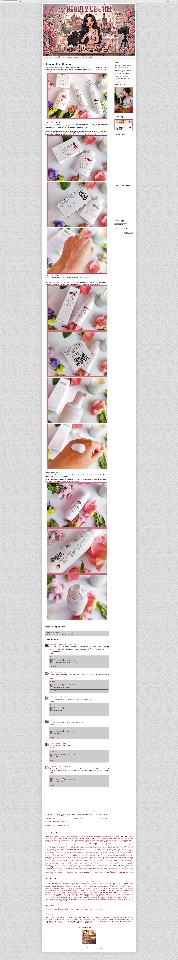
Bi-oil (72, 840)
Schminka (127, 867)
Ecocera (74, 846)
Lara (109, 854)
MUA (91, 855)
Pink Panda (114, 862)
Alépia (80, 836)
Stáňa (52, 696)
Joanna (90, 852)
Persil (85, 909)
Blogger (101, 948)
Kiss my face (128, 852)
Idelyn (121, 850)
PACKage (124, 860)
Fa (52, 847)
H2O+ (131, 849)
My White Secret (72, 858)
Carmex (96, 841)
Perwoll (90, 909)
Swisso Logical (48, 870)
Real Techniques (63, 865)
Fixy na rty (101, 883)
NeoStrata (122, 858)
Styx (119, 868)
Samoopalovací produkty (73, 894)
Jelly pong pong (83, 852)
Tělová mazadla (79, 896)
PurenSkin (95, 863)
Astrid (122, 836)
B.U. (88, 838)
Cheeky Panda (116, 841)
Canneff (84, 841)
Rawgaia (47, 865)
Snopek (100, 868)
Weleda (86, 872)
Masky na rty (109, 886)
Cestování (57, 57)
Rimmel (109, 865)
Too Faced (102, 870)
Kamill (106, 852)
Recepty (120, 919)
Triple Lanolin (128, 870)
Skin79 (90, 868)
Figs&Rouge (86, 847)
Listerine (65, 855)
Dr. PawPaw (115, 844)
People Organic (88, 862)
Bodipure (108, 840)
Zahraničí (73, 922)
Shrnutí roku (127, 919)
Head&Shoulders (50, 850)
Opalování (121, 888)
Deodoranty (58, 883)
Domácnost (58, 909)
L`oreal (71, 854)
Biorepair (97, 840)
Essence (99, 846)
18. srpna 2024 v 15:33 (60, 696)
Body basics (114, 840)
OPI (94, 860)
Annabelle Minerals (99, 836)
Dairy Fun (78, 844)
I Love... (116, 850)
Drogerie (70, 909)
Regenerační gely (129, 892)
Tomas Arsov (96, 870)
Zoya (127, 872)
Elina (79, 846)
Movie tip (76, 919)
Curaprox (72, 844)
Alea (61, 836)
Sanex (92, 866)
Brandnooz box (66, 917)
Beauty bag (82, 881)
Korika (59, 854)
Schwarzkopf (48, 868)
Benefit (67, 840)
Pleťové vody (73, 892)
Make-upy (100, 886)
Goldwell (103, 849)
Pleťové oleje (52, 892)
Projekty (105, 919)
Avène (83, 838)
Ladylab (94, 854)
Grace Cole (114, 849)
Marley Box (69, 919)
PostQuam (47, 863)
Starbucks (60, 921)
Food (122, 917)
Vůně (73, 899)
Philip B (102, 862)
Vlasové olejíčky (49, 899)
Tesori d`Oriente (70, 870)
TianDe (90, 870)
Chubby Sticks (121, 881)
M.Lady (81, 855)
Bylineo (66, 841)
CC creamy (113, 881)
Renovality (88, 865)
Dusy (56, 846)
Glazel (91, 849)
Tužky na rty (63, 895)
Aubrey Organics (49, 838)
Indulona (130, 850)
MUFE (95, 855)
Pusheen (120, 863)
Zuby (99, 899)
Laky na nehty (74, 886)
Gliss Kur (96, 849)
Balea (93, 838)
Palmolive (54, 862)
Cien (127, 841)
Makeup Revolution (110, 855)
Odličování (105, 888)
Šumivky (68, 900)
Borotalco (47, 841)
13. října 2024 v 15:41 (70, 708)
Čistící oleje (120, 899)
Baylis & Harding (119, 838)
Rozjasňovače (55, 894)
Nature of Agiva (114, 858)
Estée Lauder (111, 846)
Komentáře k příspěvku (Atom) (63, 821)
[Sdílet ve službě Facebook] (70, 632)
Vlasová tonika (117, 897)
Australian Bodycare (64, 838)
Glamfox (86, 849)
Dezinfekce (66, 883)
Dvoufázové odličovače (86, 883)
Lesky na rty (92, 886)
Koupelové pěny (112, 885)
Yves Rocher (110, 872)
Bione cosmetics (90, 840)
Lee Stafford (126, 854)
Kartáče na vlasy (61, 885)
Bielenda (77, 840)
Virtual (76, 872)
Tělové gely (47, 897)
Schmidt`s (121, 866)
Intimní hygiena (58, 634)
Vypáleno (109, 921)
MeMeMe (100, 857)
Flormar (101, 847)
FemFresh (74, 847)
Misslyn (129, 857)
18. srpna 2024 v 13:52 (61, 672)
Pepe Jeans (95, 862)
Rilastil (104, 865)
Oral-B (110, 860)
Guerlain (126, 849)
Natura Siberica (86, 858)
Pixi (119, 862)
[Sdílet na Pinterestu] (72, 632)
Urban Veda (53, 872)
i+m (130, 872)
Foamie (106, 847)
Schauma (115, 866)
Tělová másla (102, 896)
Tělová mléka (92, 896)
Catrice (102, 841)
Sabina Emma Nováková (57, 644)
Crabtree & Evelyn (63, 844)
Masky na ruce (117, 886)
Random (111, 919)
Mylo (79, 858)
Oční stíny (64, 890)
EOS (60, 846)
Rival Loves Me (124, 865)
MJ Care (86, 855)
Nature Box (106, 858)
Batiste (111, 838)
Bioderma (82, 840)
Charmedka (59, 660)
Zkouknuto (82, 922)
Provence (65, 863)
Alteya (69, 836)
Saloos (76, 867)
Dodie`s (87, 917)
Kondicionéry (70, 885)
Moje (56, 858)
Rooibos (131, 865)
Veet (63, 872)
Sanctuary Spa (85, 866)
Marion (129, 855)
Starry (115, 868)
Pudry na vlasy (87, 892)
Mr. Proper (80, 909)
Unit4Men (47, 872)
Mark (46, 857)
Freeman (52, 849)
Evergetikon (128, 846)
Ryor (48, 867)
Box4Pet (52, 917)
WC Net (101, 909)
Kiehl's (118, 852)
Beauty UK (49, 840)
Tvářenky (69, 896)
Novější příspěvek (50, 818)
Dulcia (51, 846)
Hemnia (64, 850)
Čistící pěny (128, 899)
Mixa (46, 858)
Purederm (88, 863)
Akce (46, 917)
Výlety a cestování (127, 921)
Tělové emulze (127, 895)
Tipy (81, 921)
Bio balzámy (90, 881)
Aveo (72, 838)
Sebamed (73, 634)
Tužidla (47, 895)
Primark (53, 863)
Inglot (48, 852)
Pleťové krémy (110, 890)
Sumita (123, 868)
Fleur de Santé (94, 847)
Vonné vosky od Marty (98, 921)
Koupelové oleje (102, 885)
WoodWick (56, 922)
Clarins (131, 841)
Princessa (59, 863)
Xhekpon (96, 872)
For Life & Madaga (114, 847)
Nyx (90, 860)
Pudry (79, 892)
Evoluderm (47, 847)
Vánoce (116, 921)
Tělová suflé (111, 895)
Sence (72, 868)
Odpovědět (52, 653)
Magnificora (101, 855)
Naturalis (94, 858)
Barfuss (101, 838)
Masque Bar (72, 857)
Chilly (122, 841)
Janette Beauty (74, 852)
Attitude (129, 836)
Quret (125, 863)
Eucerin (117, 846)
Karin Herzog (112, 852)
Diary (81, 917)
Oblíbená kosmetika (86, 919)
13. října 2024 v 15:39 (70, 684)
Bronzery (103, 881)
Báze (108, 881)
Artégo (113, 836)
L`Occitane (64, 854)
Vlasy (66, 899)
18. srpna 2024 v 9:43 (70, 644)
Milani (110, 857)
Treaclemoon (117, 870)
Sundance (129, 868)
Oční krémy (130, 888)
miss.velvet (55, 766)
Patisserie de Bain (79, 862)
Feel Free (69, 847)
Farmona (62, 847)
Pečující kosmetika (66, 634)
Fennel (80, 847)
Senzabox (84, 894)
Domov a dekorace (95, 917)
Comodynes (54, 844)
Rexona (99, 865)
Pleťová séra (100, 890)
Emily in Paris (85, 846)
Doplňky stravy (74, 883)
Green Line (120, 849)
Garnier (73, 849)
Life (59, 919)
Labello (89, 854)
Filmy (63, 57)
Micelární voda (126, 886)
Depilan (83, 844)
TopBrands (109, 870)
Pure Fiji (83, 863)
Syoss (55, 870)
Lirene (58, 855)
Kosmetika (76, 57)
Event (104, 917)
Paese (129, 860)
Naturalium (100, 858)
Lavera (120, 854)
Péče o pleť (95, 892)
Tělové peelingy (83, 897)
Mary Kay (65, 857)
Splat (112, 868)
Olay (102, 860)
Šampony (55, 900)
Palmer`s (47, 862)
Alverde (75, 836)
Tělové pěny (92, 897)
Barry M (106, 838)
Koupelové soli (123, 885)
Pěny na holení (120, 892)
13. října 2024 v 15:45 (70, 779)
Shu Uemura (84, 868)
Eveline (122, 846)
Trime (122, 870)
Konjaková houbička (80, 885)
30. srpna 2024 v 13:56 (64, 766)
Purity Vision (113, 863)
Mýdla (54, 888)
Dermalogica (101, 844)
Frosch (57, 849)
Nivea (65, 860)
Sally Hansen (69, 866)
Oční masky (57, 890)
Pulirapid (95, 909)
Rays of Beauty (54, 865)
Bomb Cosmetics (127, 840)
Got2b (108, 849)
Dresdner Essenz (124, 844)
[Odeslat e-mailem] (65, 632)
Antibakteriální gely (49, 881)
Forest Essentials (125, 847)
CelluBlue (109, 841)
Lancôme (105, 854)
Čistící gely (105, 899)
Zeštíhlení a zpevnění (83, 899)
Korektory (89, 885)
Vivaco (80, 872)
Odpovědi (54, 657)
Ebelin (64, 846)
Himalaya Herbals (85, 850)
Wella (91, 872)
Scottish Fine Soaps (58, 868)
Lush (75, 855)
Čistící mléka (113, 899)
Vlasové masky (126, 897)
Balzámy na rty (66, 882)
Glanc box (130, 917)
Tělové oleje (73, 897)
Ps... (70, 863)
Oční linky (50, 890)
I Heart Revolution (108, 850)
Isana (52, 852)
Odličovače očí (96, 888)
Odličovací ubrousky (87, 888)
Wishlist (50, 922)
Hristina (95, 850)
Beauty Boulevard (129, 838)
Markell (51, 857)
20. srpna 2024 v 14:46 (60, 720)
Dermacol (91, 844)
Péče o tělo (107, 892)
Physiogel (108, 862)
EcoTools (69, 846)
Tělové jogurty (55, 897)
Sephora (78, 868)
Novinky (83, 57)
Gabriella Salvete (65, 849)
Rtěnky (63, 894)
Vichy (71, 872)
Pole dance (99, 919)
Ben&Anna (61, 840)
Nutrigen (86, 860)
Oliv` (106, 860)
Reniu (82, 865)
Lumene (70, 855)
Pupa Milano (76, 863)
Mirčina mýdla (116, 857)
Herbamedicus (77, 850)
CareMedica (90, 841)
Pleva (129, 862)
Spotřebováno (49, 921)
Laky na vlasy (84, 886)
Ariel (46, 909)
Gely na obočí (119, 883)
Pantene (60, 862)
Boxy (96, 882)
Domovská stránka (48, 57)
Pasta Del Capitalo (68, 862)
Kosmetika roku (52, 919)
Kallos (101, 852)
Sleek (95, 868)
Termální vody (122, 894)
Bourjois (54, 841)
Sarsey (109, 866)
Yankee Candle (64, 922)
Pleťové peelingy (63, 892)
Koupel (95, 885)
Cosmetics (51, 634)
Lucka (52, 672)
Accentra (55, 836)
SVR (54, 866)
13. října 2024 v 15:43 (70, 731)
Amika (84, 836)
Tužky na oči (54, 896)
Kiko (122, 852)
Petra (52, 720)
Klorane (47, 854)
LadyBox (66, 886)
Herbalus (70, 850)
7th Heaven (48, 836)
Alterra (64, 836)
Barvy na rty (75, 881)
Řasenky (47, 900)
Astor (117, 836)
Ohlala (98, 860)
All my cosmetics (55, 743)
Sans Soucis (98, 866)
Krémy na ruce (56, 886)
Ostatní (93, 919)
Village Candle (88, 921)
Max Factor (79, 857)
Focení (117, 917)
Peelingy (71, 890)
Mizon (51, 858)
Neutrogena (128, 858)
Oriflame (116, 860)
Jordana (96, 852)
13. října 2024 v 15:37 (70, 660)
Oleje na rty (114, 888)
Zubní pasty (93, 899)
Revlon (94, 865)
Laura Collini (114, 854)
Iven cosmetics (60, 852)
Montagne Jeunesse (63, 858)
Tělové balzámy (119, 895)
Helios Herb (58, 850)
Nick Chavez (59, 860)
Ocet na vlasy (61, 888)
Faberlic (56, 847)
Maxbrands (86, 857)
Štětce (62, 900)
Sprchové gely (101, 894)
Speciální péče (92, 894)
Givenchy (81, 849)
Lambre (99, 854)
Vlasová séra (109, 897)
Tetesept (77, 870)
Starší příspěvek (104, 818)
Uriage (59, 872)
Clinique (48, 844)
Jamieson (67, 852)
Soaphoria (106, 868)
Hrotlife (100, 850)
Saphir (104, 866)
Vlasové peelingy (59, 899)
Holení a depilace (128, 883)
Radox (129, 863)
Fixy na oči (95, 883)
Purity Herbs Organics (103, 863)
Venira (67, 872)
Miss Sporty (123, 857)
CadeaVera (72, 841)
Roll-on (48, 894)
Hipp (92, 850)
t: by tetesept (48, 873)
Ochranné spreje (70, 888)
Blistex (102, 840)
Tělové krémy (63, 897)
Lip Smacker (52, 855)
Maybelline (93, 857)
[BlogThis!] (67, 632)
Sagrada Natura (60, 866)
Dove (107, 844)
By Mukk (60, 841)
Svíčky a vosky (68, 921)
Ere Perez (92, 846)
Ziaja (121, 872)
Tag (76, 921)
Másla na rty (48, 888)
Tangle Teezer (61, 870)
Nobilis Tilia (73, 860)
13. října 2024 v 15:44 (70, 754)
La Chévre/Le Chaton (81, 854)
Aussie (55, 838)
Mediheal (105, 857)
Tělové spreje (100, 897)
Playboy (124, 862)
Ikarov (125, 850)
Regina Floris (76, 865)
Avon (77, 838)
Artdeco (107, 836)
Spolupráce (90, 57)
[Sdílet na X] (68, 632)
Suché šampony (113, 894)
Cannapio (78, 841)
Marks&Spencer (58, 857)
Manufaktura (121, 855)
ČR (88, 922)
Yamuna (101, 872)
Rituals (115, 865)
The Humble (84, 870)
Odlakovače (78, 888)
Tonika (128, 894)
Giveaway (69, 57)
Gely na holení (109, 883)
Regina (70, 865)
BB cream (58, 881)
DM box (76, 917)
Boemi (120, 840)
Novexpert (80, 860)
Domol (51, 909)
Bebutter (55, 840)
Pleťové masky (121, 890)
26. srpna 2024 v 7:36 (66, 743)
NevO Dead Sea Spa (50, 860)
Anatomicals (90, 836)
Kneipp (53, 854)
